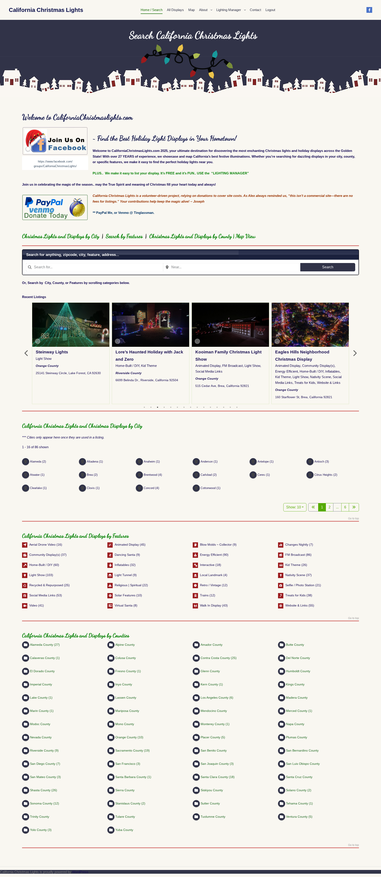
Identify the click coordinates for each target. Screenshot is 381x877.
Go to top (353, 518)
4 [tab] (164, 407)
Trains (204, 595)
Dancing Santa (125, 554)
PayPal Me (104, 213)
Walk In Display (210, 605)
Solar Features (125, 595)
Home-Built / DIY (127, 366)
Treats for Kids (304, 382)
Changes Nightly (296, 544)
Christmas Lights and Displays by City (62, 236)
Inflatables (332, 371)
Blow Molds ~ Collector (216, 544)
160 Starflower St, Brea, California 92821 (303, 397)
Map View (246, 236)
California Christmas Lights (31, 10)
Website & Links (328, 382)
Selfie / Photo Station (299, 585)
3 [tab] (157, 407)
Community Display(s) (318, 366)
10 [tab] (204, 407)
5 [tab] (170, 407)
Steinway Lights (52, 352)
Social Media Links (208, 371)
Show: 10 (293, 507)
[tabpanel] (71, 353)
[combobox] (94, 267)
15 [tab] (237, 407)
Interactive (207, 564)
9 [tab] (197, 407)
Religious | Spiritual (128, 585)
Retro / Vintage (210, 585)
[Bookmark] (38, 341)
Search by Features (124, 236)
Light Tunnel (123, 575)
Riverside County (129, 373)
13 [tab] (223, 407)
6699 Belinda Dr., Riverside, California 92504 (147, 380)
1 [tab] (144, 407)
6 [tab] (177, 407)
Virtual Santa (124, 605)
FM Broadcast (232, 366)
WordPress (80, 872)
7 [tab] (184, 407)
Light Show (44, 358)
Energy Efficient (286, 371)
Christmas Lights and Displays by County (190, 236)
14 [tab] (230, 407)
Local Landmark (211, 575)
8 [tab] (190, 407)
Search (327, 267)
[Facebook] (369, 10)
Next (354, 353)
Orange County (47, 366)
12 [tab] (217, 407)
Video (33, 605)
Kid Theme (149, 366)
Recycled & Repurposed (46, 585)
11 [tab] (210, 407)
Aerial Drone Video (42, 544)
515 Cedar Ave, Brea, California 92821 (222, 386)
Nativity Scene (320, 377)
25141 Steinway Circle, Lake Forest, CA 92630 (68, 373)
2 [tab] (151, 407)
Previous (26, 353)
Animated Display (207, 366)
